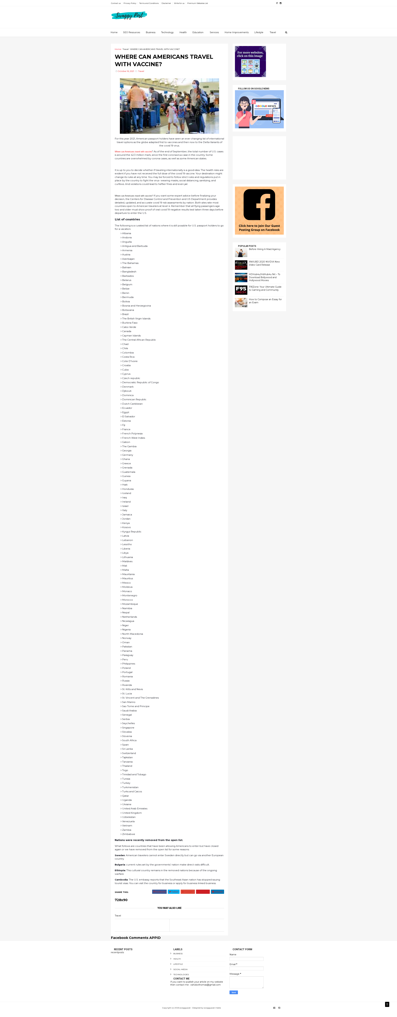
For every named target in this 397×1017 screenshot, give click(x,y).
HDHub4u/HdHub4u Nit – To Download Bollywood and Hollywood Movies (264, 277)
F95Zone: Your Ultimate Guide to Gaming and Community (265, 288)
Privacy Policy (130, 3)
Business (150, 32)
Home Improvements (237, 32)
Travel (273, 32)
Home (114, 32)
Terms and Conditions (149, 3)
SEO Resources (131, 32)
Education (197, 32)
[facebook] (276, 3)
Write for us (179, 3)
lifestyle (178, 964)
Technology (167, 32)
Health (183, 32)
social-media (180, 969)
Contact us (116, 3)
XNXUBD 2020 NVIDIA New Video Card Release (264, 263)
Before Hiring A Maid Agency (265, 249)
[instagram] (280, 3)
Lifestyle (258, 32)
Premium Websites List (197, 3)
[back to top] (387, 1004)
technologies (181, 974)
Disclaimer (166, 3)
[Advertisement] (259, 158)
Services (214, 32)
